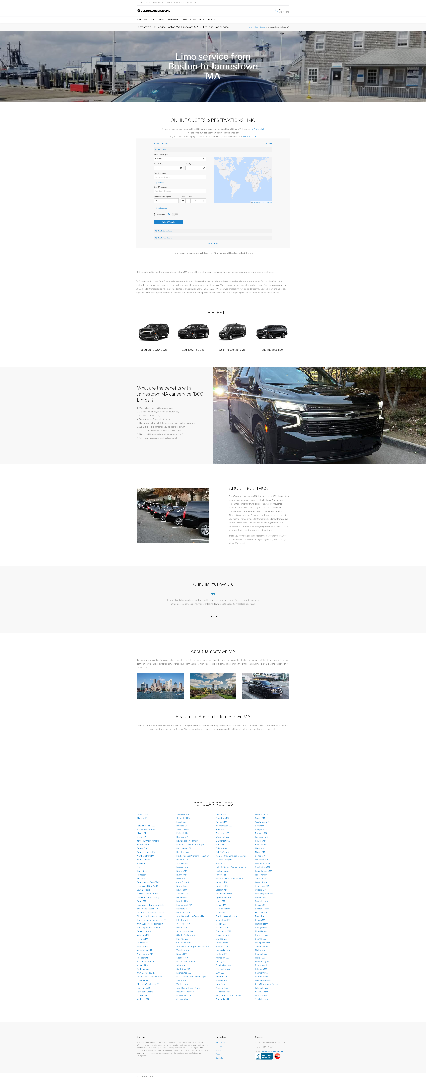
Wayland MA (182, 984)
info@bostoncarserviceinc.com (272, 1051)
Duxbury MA (182, 860)
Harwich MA (142, 995)
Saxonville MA (261, 992)
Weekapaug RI (262, 961)
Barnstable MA (183, 912)
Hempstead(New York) (147, 886)
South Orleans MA (145, 860)
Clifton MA (260, 856)
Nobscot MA (221, 882)
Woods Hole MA (144, 950)
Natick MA (260, 950)
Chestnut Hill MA (223, 931)
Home (139, 19)
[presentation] (138, 605)
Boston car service (185, 992)
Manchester (181, 822)
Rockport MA (143, 958)
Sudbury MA (143, 969)
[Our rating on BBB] (264, 1056)
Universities (142, 980)
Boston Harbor (222, 871)
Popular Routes (189, 19)
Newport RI (181, 909)
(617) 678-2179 (284, 12)
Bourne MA (260, 939)
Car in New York (183, 943)
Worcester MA (183, 924)
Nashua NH (260, 848)
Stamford (220, 829)
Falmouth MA (261, 969)
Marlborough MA (184, 905)
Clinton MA (260, 920)
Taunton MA (142, 946)
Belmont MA (261, 954)
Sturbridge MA (183, 969)
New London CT (183, 995)
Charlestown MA (262, 867)
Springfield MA (183, 818)
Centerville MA (144, 931)
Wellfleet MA (143, 999)
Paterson (141, 863)
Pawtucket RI (261, 965)
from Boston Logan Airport (188, 988)
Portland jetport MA (264, 893)
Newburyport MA (263, 863)
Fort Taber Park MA (146, 826)
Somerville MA (262, 946)
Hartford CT (181, 826)
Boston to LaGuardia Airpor (149, 976)
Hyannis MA (181, 875)
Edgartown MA (222, 818)
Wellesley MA (182, 829)
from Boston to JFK (146, 973)
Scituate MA (182, 893)
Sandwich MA (261, 999)
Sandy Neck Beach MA (147, 909)
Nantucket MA (261, 924)
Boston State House (185, 961)
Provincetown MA (224, 893)
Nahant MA (260, 852)
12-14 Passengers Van (232, 349)
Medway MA (182, 939)
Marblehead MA (223, 909)
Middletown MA (223, 920)
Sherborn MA (261, 973)
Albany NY (220, 961)
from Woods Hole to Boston (150, 924)
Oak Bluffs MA (222, 852)
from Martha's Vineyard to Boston (231, 856)
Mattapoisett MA (262, 943)
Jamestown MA (262, 886)
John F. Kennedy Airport (148, 841)
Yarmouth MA (261, 878)
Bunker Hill (221, 863)
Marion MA (221, 924)
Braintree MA (182, 852)
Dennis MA (221, 814)
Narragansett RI (183, 848)
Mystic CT (141, 833)
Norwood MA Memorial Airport (190, 844)
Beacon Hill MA (262, 909)
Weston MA (181, 980)
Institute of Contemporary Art (229, 878)
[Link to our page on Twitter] (285, 3)
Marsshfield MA (223, 992)
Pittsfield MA (222, 946)
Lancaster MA (261, 837)
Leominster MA (183, 973)
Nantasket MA (222, 958)
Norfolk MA (181, 871)
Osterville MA (261, 901)
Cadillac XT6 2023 (193, 349)
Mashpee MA (222, 927)
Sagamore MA (222, 935)
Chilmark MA (222, 848)
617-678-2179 (257, 129)
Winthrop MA (143, 935)
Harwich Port (143, 844)
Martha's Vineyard (224, 860)
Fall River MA (261, 875)
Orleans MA (260, 890)
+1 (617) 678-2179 (267, 1047)
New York (220, 984)
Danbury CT (260, 905)
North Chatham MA (145, 856)
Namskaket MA (223, 950)
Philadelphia (182, 833)
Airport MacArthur (145, 961)
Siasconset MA (223, 841)
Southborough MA (185, 931)
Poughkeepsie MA (263, 871)
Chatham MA (182, 837)
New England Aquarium (187, 841)
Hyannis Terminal (223, 897)
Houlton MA (260, 841)
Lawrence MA (261, 860)
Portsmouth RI (261, 814)
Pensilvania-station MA (226, 916)
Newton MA (181, 890)
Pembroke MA (222, 999)
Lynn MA (220, 973)
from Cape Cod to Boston (148, 927)
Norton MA (181, 886)
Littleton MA (182, 920)
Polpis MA (220, 844)
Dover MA (259, 826)
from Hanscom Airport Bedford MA (192, 946)
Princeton (141, 875)
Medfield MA (182, 901)
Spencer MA (182, 958)
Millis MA (180, 878)
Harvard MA (181, 897)
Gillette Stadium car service (150, 916)
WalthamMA (182, 863)
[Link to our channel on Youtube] (288, 3)
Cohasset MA (182, 999)
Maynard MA (182, 867)
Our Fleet (161, 19)
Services (219, 1050)
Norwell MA (181, 954)
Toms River (142, 871)
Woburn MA (221, 976)
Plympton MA (261, 935)
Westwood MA (262, 822)
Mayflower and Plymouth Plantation (192, 856)
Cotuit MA (141, 901)
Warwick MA (261, 882)
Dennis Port (142, 848)
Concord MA (143, 943)
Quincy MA (260, 818)
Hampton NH (261, 829)
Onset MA (141, 837)
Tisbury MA (221, 905)
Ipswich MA (142, 814)
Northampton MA (224, 826)
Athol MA (180, 965)
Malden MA (260, 897)
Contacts (211, 19)
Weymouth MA (183, 814)
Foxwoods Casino (145, 992)
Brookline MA (222, 943)
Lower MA (220, 901)
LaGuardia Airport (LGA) (148, 897)
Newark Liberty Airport (147, 893)
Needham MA (222, 886)
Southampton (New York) (148, 882)
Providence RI (143, 988)
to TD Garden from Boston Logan (191, 976)
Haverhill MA (261, 844)
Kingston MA (222, 988)
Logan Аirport (143, 890)
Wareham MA (182, 950)
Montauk (141, 878)
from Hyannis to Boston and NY (151, 920)
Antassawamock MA (146, 829)
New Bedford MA (145, 954)
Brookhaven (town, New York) (150, 905)
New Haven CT (262, 995)
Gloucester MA (223, 969)
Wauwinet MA (222, 837)
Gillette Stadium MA (185, 935)
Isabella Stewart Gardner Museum (231, 867)
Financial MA (261, 912)
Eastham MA (221, 890)
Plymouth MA (222, 980)
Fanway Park (221, 875)
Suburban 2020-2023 (154, 349)
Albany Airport (143, 965)
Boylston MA (222, 954)
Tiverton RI (142, 818)
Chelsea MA (221, 939)
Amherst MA (221, 822)
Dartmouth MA (262, 976)
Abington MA (261, 927)
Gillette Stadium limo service (150, 912)
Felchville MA (261, 988)
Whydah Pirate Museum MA (229, 995)
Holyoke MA (142, 939)
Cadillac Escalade (272, 349)
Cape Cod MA (182, 882)
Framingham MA (223, 965)
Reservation (149, 19)
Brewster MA (261, 833)
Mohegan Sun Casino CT (148, 984)
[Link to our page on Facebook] (281, 3)
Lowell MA (221, 912)
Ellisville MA (261, 931)
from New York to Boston (266, 984)
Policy (201, 19)
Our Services (173, 19)
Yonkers (141, 867)
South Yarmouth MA (146, 852)
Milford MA (181, 927)
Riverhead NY (222, 833)
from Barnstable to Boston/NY (190, 916)
